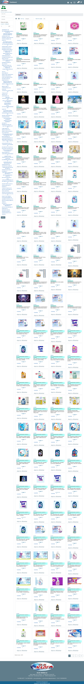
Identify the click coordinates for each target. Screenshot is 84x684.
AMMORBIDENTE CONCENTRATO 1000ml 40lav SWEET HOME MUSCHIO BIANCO (57, 134)
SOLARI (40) (4, 89)
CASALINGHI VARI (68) (5, 116)
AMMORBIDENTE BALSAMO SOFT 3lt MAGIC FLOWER (74, 85)
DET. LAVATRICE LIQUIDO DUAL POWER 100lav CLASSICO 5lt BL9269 (39, 385)
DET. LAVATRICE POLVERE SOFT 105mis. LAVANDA (23, 515)
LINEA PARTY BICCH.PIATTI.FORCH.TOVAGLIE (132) (7, 98)
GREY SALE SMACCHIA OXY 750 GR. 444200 (74, 644)
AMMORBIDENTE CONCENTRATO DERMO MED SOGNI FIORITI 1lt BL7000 (74, 258)
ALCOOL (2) (4, 40)
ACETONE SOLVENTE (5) (6, 78)
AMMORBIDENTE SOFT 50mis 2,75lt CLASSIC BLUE (22, 258)
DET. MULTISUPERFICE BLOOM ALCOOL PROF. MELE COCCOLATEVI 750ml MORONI (39, 183)
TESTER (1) (4, 214)
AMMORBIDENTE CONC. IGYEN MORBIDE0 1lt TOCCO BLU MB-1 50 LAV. (22, 233)
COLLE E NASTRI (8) (5, 132)
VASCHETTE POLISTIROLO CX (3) (7, 192)
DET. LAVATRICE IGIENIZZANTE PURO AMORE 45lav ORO (39, 333)
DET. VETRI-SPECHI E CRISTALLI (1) (7, 45)
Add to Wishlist (22, 43)
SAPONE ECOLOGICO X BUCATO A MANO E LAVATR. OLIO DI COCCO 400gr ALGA (40, 411)
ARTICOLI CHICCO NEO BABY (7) (7, 207)
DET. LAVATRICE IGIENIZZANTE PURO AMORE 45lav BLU (39, 540)
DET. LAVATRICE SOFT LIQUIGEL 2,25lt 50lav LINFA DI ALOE (23, 540)
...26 (78, 655)
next (81, 655)
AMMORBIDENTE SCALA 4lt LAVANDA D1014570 (56, 208)
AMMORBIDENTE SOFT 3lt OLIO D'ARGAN (39, 85)
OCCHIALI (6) (4, 203)
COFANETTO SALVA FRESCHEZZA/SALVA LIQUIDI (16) (7, 157)
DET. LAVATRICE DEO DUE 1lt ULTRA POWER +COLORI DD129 (22, 592)
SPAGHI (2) (4, 201)
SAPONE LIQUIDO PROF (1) (6, 185)
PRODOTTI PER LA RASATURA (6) (7, 74)
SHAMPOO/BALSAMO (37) (6, 55)
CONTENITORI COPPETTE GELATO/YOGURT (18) (7, 163)
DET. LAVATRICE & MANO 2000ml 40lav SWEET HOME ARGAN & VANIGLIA (57, 437)
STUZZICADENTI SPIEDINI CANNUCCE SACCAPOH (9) (7, 111)
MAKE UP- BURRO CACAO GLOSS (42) (7, 84)
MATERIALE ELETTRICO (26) (6, 124)
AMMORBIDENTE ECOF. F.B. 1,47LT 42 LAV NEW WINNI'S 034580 (22, 35)
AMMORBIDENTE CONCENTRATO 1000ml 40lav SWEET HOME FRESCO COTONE (40, 134)
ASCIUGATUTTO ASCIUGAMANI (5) (7, 145)
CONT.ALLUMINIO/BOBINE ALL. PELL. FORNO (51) (7, 101)
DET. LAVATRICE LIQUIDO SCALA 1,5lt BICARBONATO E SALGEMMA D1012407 (40, 592)
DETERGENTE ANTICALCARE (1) (7, 49)
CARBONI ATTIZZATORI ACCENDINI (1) (7, 121)
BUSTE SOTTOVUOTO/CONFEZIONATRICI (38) (7, 106)
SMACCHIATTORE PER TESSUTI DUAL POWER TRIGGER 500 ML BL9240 (57, 592)
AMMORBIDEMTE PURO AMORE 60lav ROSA (74, 60)
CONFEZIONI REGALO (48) (6, 87)
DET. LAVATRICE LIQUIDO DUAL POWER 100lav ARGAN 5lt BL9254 (23, 385)
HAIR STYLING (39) (5, 58)
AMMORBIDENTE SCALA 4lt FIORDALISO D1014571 (73, 208)
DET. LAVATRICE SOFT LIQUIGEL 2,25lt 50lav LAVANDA (23, 359)
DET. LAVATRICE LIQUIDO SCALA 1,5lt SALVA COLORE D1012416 (57, 566)
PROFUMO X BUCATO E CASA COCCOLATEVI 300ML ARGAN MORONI (57, 35)
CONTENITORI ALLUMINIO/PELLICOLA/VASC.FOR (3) (7, 159)
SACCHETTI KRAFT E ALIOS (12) (7, 183)
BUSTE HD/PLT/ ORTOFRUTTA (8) (7, 148)
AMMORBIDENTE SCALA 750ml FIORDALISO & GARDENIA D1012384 (74, 183)
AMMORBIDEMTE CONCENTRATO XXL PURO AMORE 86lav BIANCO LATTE (40, 307)
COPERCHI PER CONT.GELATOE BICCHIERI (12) (7, 168)
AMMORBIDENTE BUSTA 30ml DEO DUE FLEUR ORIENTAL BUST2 (39, 60)
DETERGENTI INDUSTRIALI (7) (7, 169)
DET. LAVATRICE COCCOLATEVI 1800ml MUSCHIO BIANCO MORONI (74, 385)
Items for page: (39, 18)
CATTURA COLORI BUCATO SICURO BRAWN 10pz (73, 592)
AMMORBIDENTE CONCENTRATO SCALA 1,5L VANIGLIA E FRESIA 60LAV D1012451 (40, 35)
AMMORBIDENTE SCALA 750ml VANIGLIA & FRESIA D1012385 (22, 208)
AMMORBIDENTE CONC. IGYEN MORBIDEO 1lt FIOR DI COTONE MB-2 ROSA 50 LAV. (39, 233)
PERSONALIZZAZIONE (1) (6, 211)
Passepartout (45, 682)
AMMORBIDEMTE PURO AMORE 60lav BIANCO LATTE (57, 307)
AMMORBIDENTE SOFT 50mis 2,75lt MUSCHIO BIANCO (57, 258)
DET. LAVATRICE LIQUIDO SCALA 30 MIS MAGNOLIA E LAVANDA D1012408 (40, 618)
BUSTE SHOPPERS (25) (6, 136)
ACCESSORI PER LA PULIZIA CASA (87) (7, 113)
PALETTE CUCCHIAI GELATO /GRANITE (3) (7, 176)
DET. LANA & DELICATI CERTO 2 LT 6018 (57, 644)
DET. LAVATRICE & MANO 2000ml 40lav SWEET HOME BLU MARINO (23, 437)
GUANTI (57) (4, 109)
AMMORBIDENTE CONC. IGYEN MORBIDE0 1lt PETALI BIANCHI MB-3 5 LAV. (57, 233)
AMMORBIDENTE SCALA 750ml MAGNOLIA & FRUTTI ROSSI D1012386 (39, 208)
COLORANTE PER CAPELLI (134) (7, 57)
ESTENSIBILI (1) (4, 171)
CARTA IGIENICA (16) (5, 95)
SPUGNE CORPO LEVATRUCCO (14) (8, 70)
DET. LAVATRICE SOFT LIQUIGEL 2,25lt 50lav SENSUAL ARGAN (74, 515)
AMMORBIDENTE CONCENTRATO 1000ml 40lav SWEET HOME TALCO (74, 134)
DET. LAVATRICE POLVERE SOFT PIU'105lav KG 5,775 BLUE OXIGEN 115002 (57, 489)
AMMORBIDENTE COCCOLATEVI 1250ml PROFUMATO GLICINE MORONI (57, 159)
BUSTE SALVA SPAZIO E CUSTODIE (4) (7, 119)
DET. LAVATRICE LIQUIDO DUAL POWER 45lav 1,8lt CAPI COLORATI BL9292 (75, 463)
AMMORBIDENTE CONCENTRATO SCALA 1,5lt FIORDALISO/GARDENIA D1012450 (23, 60)
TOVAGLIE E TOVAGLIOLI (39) (7, 188)
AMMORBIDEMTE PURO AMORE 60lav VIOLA (22, 85)
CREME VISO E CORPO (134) (6, 65)
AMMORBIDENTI (19, 33)
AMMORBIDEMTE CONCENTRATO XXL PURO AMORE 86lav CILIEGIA (74, 307)
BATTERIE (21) (4, 123)
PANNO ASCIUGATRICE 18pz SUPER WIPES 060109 (22, 618)
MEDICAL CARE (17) (5, 86)
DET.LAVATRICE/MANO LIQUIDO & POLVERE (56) (7, 32)
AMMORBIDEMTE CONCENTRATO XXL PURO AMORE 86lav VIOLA (23, 307)
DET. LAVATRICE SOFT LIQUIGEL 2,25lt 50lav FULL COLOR (40, 515)
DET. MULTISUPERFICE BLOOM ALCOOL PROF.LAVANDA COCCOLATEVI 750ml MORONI (22, 183)
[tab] (16, 19)
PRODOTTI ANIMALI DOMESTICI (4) (7, 141)
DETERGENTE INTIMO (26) (6, 62)
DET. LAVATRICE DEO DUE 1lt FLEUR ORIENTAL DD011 (22, 566)
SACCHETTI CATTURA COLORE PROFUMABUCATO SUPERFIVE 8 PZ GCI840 (40, 644)
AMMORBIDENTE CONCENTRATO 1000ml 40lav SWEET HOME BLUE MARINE (23, 134)
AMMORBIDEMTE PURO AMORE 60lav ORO (57, 283)
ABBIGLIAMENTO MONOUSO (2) (7, 139)
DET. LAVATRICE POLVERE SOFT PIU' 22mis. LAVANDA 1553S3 (40, 489)
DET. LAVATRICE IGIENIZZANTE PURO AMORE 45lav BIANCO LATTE (57, 333)
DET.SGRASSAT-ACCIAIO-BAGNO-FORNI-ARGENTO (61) (8, 42)
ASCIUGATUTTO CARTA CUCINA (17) (7, 91)
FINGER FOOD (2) (5, 208)
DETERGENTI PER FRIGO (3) (6, 48)
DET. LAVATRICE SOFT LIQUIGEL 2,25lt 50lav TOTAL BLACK (40, 463)
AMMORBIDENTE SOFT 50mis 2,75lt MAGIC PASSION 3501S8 (74, 233)
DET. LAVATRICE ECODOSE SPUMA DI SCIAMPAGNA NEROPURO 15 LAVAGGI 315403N (57, 618)
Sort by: (22, 18)
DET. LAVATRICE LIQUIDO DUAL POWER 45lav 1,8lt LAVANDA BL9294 (22, 489)
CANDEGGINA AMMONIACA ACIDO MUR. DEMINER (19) (7, 34)
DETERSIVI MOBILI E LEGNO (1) (7, 46)
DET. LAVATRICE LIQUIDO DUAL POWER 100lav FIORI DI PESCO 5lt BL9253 (74, 359)
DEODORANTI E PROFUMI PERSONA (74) (7, 67)
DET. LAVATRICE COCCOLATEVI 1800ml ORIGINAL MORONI (22, 411)
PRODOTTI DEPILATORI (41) (6, 75)
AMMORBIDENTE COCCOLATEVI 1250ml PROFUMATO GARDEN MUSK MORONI (40, 159)
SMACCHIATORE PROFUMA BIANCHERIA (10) (7, 205)
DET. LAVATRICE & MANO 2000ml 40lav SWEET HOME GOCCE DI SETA (40, 437)
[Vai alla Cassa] (81, 2)
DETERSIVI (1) (4, 186)
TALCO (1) (3, 71)
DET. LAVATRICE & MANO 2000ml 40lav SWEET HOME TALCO (74, 437)
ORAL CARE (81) (4, 63)
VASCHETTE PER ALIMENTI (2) (7, 189)
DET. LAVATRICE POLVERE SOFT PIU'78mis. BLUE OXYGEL (40, 359)
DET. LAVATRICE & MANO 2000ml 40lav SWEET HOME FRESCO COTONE (23, 463)
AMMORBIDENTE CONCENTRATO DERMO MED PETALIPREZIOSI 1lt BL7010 (23, 283)
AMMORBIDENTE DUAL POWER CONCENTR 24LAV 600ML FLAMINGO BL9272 (57, 109)
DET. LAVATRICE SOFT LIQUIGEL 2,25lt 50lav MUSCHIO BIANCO (57, 515)
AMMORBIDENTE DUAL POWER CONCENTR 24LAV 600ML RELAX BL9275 (40, 109)
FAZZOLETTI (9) (4, 94)
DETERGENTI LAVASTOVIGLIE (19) (7, 37)
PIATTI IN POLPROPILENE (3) (6, 177)
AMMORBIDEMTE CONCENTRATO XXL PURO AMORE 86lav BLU (74, 109)
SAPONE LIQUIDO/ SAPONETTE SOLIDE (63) (7, 60)
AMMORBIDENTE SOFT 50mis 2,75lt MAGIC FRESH (39, 258)
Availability (19, 40)
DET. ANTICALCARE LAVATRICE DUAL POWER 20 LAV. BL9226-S (74, 489)
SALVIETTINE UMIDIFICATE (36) (7, 77)
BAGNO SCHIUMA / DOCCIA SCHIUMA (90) (7, 54)
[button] (3, 217)
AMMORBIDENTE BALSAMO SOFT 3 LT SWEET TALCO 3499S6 (57, 85)
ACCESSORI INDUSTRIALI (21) (7, 143)
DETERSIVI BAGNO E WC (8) (6, 212)
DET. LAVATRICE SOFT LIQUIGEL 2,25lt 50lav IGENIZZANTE (57, 463)
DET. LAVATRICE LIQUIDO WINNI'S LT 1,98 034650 (23, 644)
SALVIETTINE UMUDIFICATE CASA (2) (7, 194)
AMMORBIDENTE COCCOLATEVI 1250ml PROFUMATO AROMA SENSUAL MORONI (23, 159)
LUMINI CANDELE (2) (5, 128)
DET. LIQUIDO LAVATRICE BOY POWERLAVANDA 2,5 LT (74, 618)
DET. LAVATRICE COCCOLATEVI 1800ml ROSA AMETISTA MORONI (57, 359)
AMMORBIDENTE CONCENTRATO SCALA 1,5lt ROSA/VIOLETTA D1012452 (74, 35)
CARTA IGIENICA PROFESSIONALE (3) (7, 154)
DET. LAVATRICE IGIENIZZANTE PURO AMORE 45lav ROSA (57, 540)
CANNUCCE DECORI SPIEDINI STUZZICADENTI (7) (7, 150)
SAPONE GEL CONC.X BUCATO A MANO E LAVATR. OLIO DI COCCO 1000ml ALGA (57, 411)
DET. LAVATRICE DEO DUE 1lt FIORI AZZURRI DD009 (39, 566)
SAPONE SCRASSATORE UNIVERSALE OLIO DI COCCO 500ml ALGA (73, 411)
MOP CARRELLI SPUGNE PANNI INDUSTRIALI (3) (7, 173)
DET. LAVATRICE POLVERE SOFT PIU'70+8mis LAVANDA (74, 333)
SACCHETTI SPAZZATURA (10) (7, 115)
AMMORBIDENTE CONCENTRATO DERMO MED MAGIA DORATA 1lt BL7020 (40, 283)
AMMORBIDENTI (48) (5, 29)
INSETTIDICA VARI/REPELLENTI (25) (8, 126)
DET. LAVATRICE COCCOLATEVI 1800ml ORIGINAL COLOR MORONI (57, 385)
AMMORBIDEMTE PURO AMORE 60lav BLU (57, 60)
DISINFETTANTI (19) (5, 80)
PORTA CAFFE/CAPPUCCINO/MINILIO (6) (7, 179)
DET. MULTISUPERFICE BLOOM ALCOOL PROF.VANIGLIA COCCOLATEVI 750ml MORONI (57, 183)
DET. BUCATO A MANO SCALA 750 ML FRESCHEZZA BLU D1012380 (74, 540)
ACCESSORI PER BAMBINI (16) (7, 197)
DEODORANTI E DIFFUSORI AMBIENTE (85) (7, 51)
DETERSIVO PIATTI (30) (6, 36)
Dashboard (18, 14)
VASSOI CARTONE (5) (5, 190)
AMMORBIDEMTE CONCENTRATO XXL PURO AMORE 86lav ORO (74, 283)
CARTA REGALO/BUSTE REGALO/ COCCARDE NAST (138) (7, 135)
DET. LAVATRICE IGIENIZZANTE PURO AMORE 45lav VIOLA (22, 333)
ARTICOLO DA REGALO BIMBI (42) (7, 200)
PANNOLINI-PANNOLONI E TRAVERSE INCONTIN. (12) (7, 82)
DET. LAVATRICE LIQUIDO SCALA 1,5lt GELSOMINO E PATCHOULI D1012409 (74, 566)
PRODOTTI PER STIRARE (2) (6, 196)
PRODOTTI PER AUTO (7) (6, 129)
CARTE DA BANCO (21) (5, 152)
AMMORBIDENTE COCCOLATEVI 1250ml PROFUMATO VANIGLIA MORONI (74, 159)
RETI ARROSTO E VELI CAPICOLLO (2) (7, 182)
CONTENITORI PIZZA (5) (6, 164)
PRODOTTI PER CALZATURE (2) (7, 131)
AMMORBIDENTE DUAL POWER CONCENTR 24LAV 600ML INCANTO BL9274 (22, 109)
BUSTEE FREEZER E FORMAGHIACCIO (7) (7, 104)
